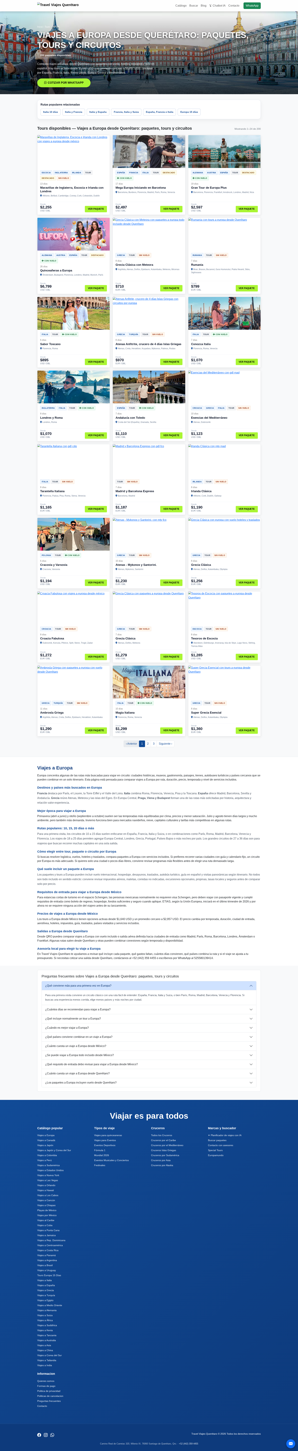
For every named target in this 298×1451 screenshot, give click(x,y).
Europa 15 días (189, 112)
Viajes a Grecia (45, 1290)
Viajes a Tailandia (46, 1360)
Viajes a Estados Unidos (50, 1170)
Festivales (99, 1165)
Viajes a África (45, 1320)
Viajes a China (45, 1350)
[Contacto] (290, 1443)
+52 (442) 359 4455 (188, 1443)
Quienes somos (45, 1381)
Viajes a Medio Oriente (49, 1305)
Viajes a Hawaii (45, 1190)
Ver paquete (96, 209)
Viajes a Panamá (46, 1255)
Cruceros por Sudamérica (165, 1155)
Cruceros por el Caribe (163, 1140)
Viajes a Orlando (46, 1185)
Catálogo (181, 5)
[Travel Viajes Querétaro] (58, 5)
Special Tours (215, 1150)
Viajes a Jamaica (46, 1235)
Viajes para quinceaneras (108, 1135)
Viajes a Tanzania (46, 1335)
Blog (203, 5)
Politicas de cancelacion (50, 1396)
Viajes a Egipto (45, 1300)
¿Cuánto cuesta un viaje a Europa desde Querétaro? (77, 1073)
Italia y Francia (73, 112)
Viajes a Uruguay (46, 1270)
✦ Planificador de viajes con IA (224, 1135)
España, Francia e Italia (159, 112)
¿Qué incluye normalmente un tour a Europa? (73, 1018)
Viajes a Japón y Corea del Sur (54, 1150)
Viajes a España (46, 1285)
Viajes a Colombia (47, 1155)
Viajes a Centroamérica (50, 1245)
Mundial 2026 (101, 1155)
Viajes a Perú (44, 1160)
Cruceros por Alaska (162, 1165)
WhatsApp (252, 5)
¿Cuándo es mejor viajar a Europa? (67, 1027)
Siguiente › (165, 743)
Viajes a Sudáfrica (47, 1325)
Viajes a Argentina (47, 1260)
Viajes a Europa (45, 1135)
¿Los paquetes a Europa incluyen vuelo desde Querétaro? (81, 1082)
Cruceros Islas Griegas (163, 1150)
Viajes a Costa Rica (47, 1250)
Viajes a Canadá (46, 1140)
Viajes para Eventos (105, 1140)
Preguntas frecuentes (49, 1401)
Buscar (193, 5)
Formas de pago (46, 1386)
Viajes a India (44, 1365)
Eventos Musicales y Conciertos (111, 1160)
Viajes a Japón (45, 1145)
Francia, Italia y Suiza (126, 112)
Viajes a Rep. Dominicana (51, 1240)
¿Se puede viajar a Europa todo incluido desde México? (79, 1055)
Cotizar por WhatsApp (66, 82)
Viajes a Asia (44, 1345)
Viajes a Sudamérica (48, 1165)
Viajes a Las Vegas (47, 1180)
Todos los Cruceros (161, 1135)
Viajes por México (47, 1215)
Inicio (40, 27)
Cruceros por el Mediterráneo (167, 1145)
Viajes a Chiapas (46, 1205)
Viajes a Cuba (44, 1225)
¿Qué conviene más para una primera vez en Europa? (78, 985)
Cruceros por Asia (161, 1160)
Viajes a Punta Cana (48, 1230)
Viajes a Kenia (45, 1330)
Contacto (233, 5)
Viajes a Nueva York (48, 1175)
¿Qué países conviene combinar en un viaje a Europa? (78, 1036)
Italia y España (98, 112)
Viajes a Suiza (45, 1315)
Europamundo (215, 1155)
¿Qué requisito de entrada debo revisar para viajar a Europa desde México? (91, 1064)
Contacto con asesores (220, 1145)
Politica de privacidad (48, 1391)
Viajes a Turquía (46, 1295)
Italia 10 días (50, 112)
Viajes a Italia (44, 1280)
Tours (47, 27)
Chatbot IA (219, 5)
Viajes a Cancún (46, 1200)
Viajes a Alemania (47, 1310)
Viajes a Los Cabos (47, 1195)
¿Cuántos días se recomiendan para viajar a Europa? (78, 1009)
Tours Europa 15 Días (49, 1275)
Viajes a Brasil (45, 1265)
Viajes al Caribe (45, 1220)
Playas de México (46, 1210)
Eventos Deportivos (104, 1145)
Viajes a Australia (46, 1340)
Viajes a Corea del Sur (49, 1355)
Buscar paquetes (217, 1140)
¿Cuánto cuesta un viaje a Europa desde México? (75, 1046)
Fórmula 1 (99, 1150)
